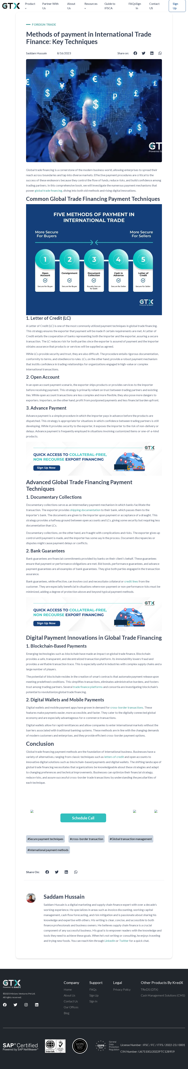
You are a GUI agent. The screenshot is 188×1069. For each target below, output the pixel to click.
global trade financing (48, 190)
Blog (66, 1013)
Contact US (154, 6)
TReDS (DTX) (149, 989)
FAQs (132, 3)
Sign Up (94, 995)
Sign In (138, 6)
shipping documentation (85, 510)
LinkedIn (109, 940)
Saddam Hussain (36, 53)
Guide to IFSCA (109, 6)
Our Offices (71, 1007)
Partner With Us (50, 6)
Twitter (124, 940)
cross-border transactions (126, 707)
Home (68, 989)
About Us (71, 6)
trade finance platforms (88, 686)
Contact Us (71, 1001)
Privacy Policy (122, 989)
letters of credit (114, 756)
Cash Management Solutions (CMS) (163, 995)
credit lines (131, 581)
